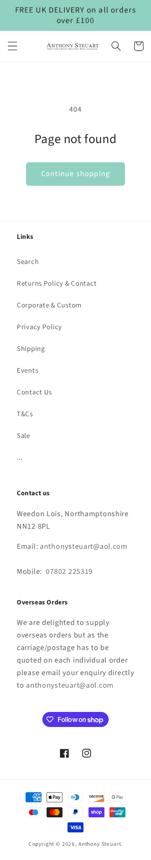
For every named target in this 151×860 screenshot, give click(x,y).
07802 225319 (69, 571)
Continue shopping (75, 174)
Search (28, 262)
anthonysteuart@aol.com (84, 546)
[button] (13, 46)
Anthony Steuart (99, 844)
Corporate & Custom (49, 305)
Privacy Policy (39, 327)
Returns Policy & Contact (56, 284)
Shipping (31, 349)
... (20, 458)
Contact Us (34, 392)
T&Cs (25, 414)
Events (27, 371)
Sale (23, 436)
